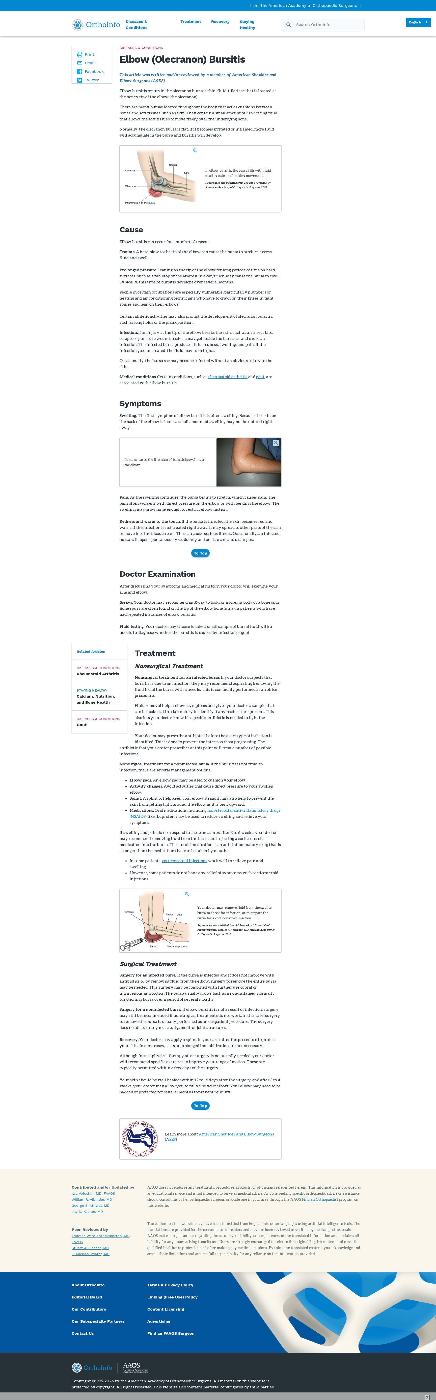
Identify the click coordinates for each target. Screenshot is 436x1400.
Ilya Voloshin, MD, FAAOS (93, 1193)
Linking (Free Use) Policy (172, 1297)
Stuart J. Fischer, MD (90, 1248)
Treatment (190, 21)
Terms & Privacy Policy (170, 1285)
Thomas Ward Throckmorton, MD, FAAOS (101, 1239)
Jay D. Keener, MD (87, 1212)
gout (260, 376)
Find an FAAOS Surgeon (171, 1333)
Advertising (158, 1321)
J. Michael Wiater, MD (91, 1254)
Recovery (220, 21)
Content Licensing (165, 1309)
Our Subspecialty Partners (98, 1321)
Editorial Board (87, 1297)
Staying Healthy (247, 24)
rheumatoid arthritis (227, 376)
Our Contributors (89, 1309)
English (415, 22)
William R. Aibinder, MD (92, 1199)
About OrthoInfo (88, 1285)
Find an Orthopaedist (320, 1199)
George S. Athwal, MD (91, 1205)
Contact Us (83, 1333)
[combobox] (418, 22)
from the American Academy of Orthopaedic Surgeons (303, 5)
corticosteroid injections (184, 860)
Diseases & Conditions (137, 24)
